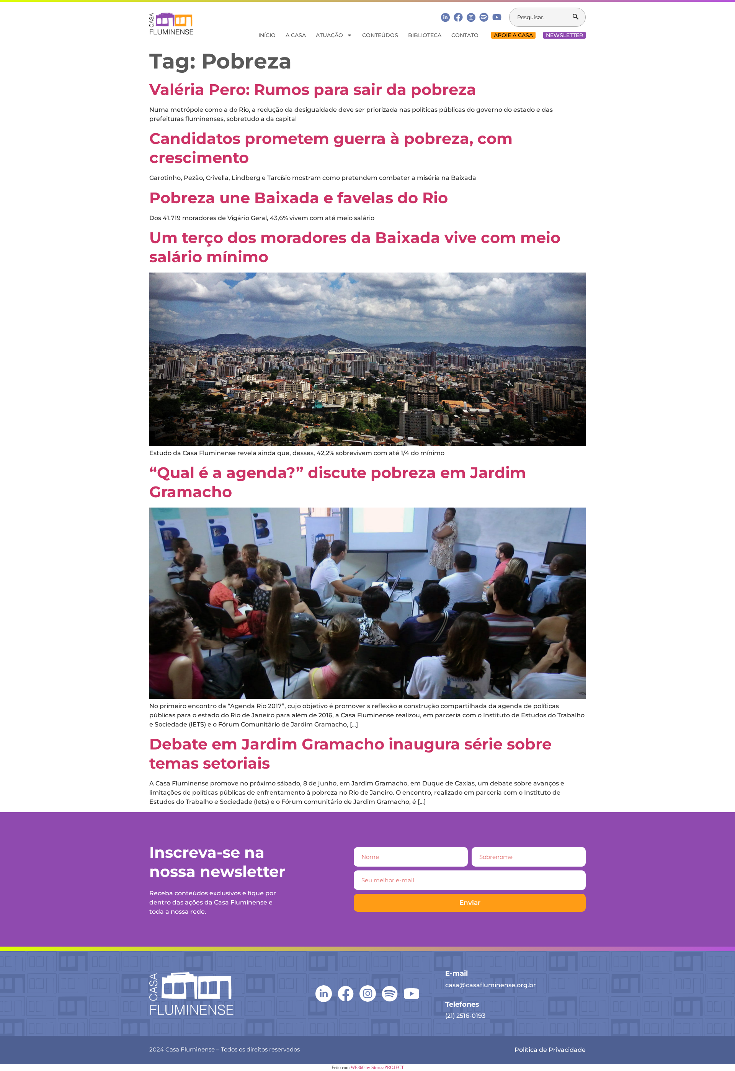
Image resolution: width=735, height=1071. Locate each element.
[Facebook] (458, 17)
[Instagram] (471, 17)
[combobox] (541, 17)
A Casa (296, 35)
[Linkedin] (445, 17)
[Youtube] (496, 17)
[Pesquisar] (579, 17)
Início (267, 35)
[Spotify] (483, 17)
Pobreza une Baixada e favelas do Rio (298, 197)
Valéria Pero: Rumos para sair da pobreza (312, 89)
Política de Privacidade (550, 1049)
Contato (465, 35)
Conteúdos (380, 35)
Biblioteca (424, 35)
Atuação (329, 35)
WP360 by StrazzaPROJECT (377, 1067)
